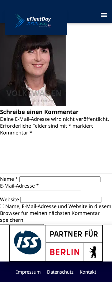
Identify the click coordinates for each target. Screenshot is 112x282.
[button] (104, 14)
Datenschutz (60, 272)
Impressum (28, 272)
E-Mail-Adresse (19, 185)
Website (9, 199)
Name (9, 178)
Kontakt (88, 272)
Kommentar (16, 132)
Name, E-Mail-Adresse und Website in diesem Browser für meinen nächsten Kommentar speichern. (55, 213)
